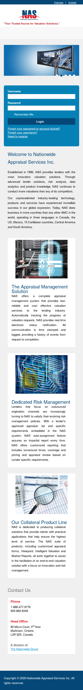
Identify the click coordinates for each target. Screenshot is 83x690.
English (72, 2)
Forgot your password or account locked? (34, 128)
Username (14, 91)
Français (58, 2)
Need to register (18, 136)
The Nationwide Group (24, 649)
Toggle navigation (7, 13)
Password (14, 103)
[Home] (30, 15)
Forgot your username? (22, 132)
